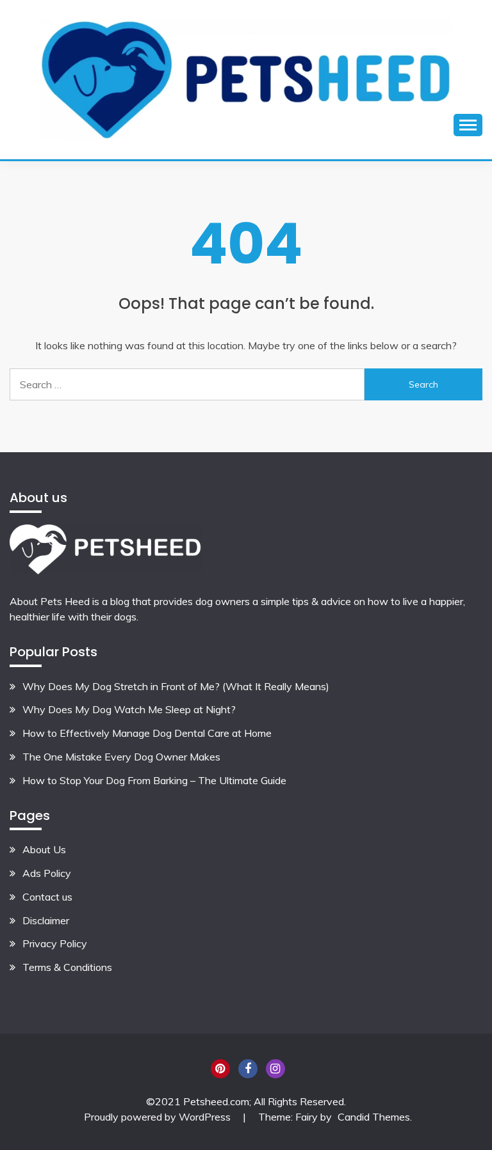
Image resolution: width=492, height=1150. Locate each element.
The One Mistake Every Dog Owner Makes (121, 756)
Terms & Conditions (67, 967)
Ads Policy (46, 873)
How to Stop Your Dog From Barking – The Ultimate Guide (154, 780)
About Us (44, 849)
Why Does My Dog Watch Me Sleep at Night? (129, 709)
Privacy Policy (54, 943)
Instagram (275, 1068)
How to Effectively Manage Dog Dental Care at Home (147, 733)
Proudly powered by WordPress (158, 1116)
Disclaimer (45, 920)
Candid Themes (374, 1116)
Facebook (248, 1068)
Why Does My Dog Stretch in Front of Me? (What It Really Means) (175, 686)
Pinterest (220, 1068)
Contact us (47, 896)
